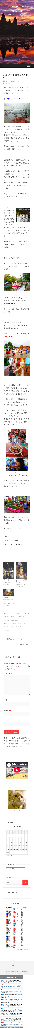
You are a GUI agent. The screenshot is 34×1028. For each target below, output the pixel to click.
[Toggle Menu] (28, 66)
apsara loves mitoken (17, 8)
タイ (13, 627)
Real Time (11, 1027)
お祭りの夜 (6, 580)
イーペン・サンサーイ (10, 623)
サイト (6, 720)
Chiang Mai (21, 617)
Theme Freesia (10, 973)
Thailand (16, 613)
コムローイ (7, 627)
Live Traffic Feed (11, 977)
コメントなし (8, 84)
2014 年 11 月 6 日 (17, 81)
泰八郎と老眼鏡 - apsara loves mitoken (10, 991)
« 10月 (7, 855)
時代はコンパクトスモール (16, 639)
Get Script (6, 1027)
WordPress (25, 973)
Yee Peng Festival (10, 620)
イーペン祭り (22, 623)
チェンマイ (19, 627)
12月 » (11, 855)
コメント (8, 673)
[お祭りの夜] (8, 570)
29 (26, 849)
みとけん (17, 810)
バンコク (6, 630)
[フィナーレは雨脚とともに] (21, 570)
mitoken (6, 81)
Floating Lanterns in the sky (8, 599)
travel (23, 613)
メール (7, 710)
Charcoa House (18, 227)
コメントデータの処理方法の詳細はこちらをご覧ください (17, 744)
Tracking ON (17, 1027)
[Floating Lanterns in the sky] (8, 592)
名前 (6, 700)
